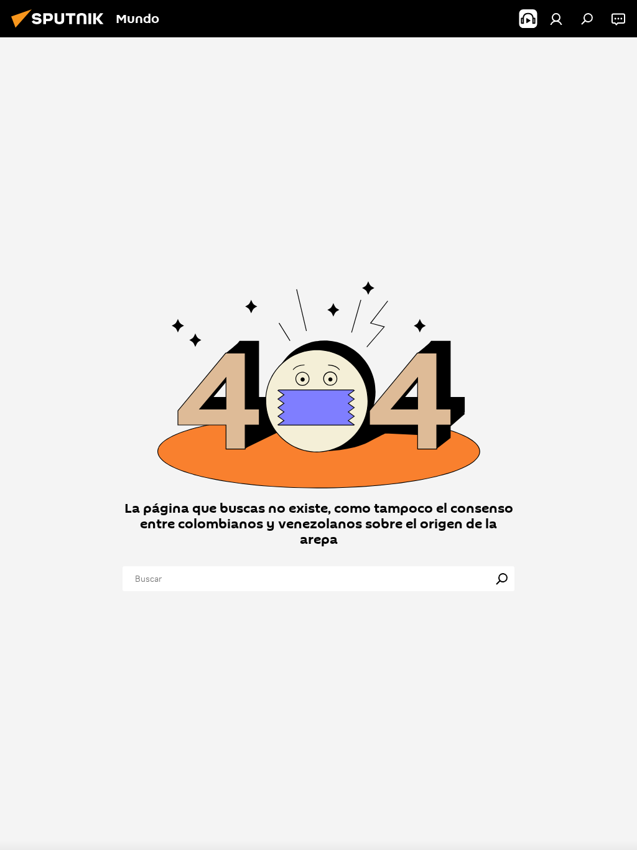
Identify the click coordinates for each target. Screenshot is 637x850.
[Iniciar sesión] (556, 18)
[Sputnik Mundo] (61, 29)
